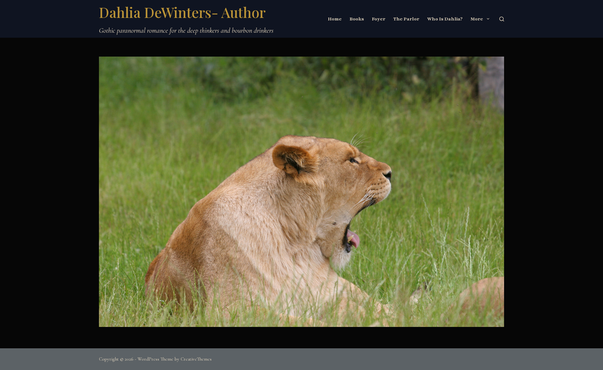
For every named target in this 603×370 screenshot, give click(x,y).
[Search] (501, 19)
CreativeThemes (196, 359)
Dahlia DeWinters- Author (182, 12)
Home (335, 19)
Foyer (378, 19)
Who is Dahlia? (445, 19)
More (476, 19)
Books (357, 19)
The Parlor (406, 19)
